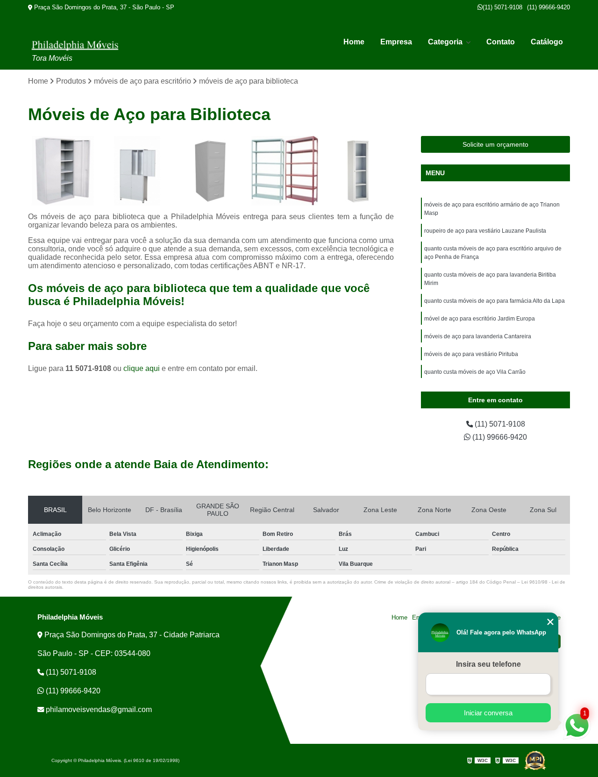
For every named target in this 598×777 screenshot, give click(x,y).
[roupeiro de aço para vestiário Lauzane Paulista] (137, 171)
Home (353, 42)
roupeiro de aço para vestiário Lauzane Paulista (485, 231)
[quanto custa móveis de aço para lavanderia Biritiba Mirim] (285, 171)
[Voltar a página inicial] (74, 45)
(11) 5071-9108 (502, 7)
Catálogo (547, 42)
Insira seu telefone (488, 664)
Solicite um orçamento (495, 144)
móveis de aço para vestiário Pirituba (471, 354)
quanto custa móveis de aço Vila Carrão (475, 372)
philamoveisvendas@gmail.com (98, 709)
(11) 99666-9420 (548, 7)
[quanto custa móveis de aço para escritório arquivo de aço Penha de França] (211, 171)
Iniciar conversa (488, 713)
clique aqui (141, 368)
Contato (500, 42)
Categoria (446, 42)
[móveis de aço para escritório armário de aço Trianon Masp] (63, 171)
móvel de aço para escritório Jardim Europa (479, 318)
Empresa (396, 42)
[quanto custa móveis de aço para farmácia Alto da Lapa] (359, 171)
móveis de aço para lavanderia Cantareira (477, 336)
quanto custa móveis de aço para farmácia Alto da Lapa (494, 301)
